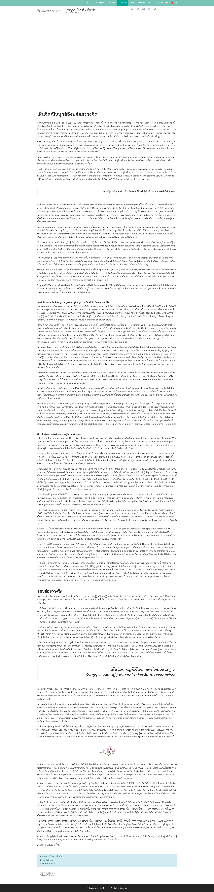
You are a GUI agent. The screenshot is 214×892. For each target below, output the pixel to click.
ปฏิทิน (132, 3)
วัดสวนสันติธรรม (144, 3)
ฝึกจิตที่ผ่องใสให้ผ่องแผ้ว (48, 873)
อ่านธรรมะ (123, 3)
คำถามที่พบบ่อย (162, 3)
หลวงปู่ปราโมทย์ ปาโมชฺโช (80, 9)
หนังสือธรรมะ (101, 3)
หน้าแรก (89, 3)
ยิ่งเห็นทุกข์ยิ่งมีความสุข (47, 875)
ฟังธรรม (112, 3)
